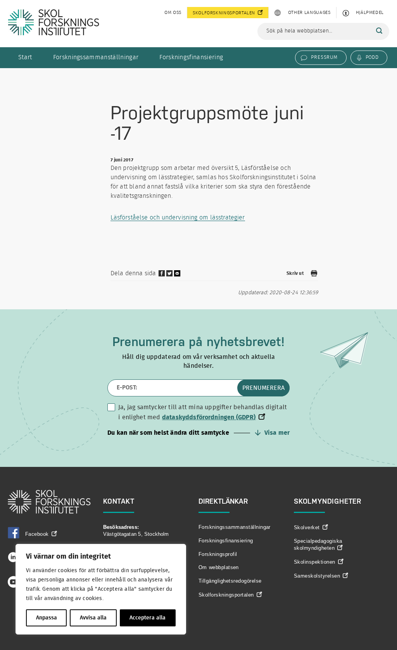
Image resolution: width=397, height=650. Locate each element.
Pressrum (324, 57)
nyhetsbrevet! (246, 341)
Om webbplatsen (218, 567)
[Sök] (379, 30)
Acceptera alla (147, 618)
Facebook (37, 534)
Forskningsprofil (217, 554)
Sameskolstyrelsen (317, 576)
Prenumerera (263, 388)
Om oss (172, 12)
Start (25, 57)
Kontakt (119, 501)
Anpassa (46, 618)
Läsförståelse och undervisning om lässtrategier (177, 217)
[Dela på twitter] (169, 275)
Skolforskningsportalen (224, 12)
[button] (198, 432)
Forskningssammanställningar (96, 57)
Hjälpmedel (370, 12)
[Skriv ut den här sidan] (314, 274)
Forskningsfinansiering (191, 57)
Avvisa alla (93, 618)
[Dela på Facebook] (162, 275)
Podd (372, 57)
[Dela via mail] (177, 276)
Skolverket (307, 527)
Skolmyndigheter (327, 501)
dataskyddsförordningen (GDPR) (209, 417)
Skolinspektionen (314, 562)
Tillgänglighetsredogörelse (229, 581)
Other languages (309, 12)
